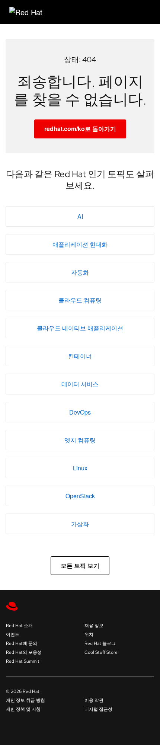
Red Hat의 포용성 (24, 652)
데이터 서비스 (80, 384)
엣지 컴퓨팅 (80, 440)
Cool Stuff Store (101, 652)
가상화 (80, 523)
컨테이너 (80, 356)
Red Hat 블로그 (100, 643)
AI (80, 216)
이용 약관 (93, 700)
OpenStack (80, 496)
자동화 (80, 272)
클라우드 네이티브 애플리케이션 (80, 328)
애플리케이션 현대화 (80, 244)
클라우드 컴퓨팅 (80, 300)
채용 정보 (93, 626)
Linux (80, 468)
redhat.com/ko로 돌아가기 (80, 128)
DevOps (80, 412)
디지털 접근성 (98, 709)
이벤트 (12, 634)
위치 (88, 634)
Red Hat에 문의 (21, 643)
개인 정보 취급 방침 (25, 700)
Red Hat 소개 (19, 626)
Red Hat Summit (22, 661)
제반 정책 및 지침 (23, 709)
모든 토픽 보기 (80, 565)
